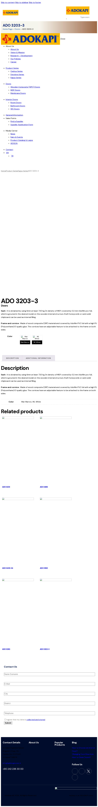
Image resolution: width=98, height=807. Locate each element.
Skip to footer (35, 2)
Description (12, 358)
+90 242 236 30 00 (13, 768)
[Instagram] (82, 771)
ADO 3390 (44, 568)
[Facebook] (75, 771)
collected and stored (36, 719)
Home (3, 171)
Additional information (38, 358)
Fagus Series (23, 171)
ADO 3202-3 (44, 649)
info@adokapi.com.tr (12, 763)
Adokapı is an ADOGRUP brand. (81, 795)
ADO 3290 (6, 649)
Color (9, 336)
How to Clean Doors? (81, 757)
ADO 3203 (6, 487)
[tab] (12, 358)
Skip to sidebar (21, 2)
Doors (17, 29)
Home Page (8, 29)
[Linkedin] (75, 777)
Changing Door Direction (82, 754)
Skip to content (8, 2)
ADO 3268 (44, 487)
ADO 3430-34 (7, 568)
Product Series (12, 171)
